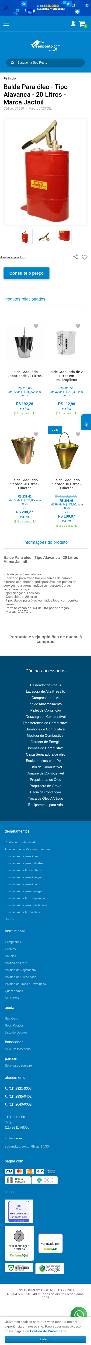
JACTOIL (45, 108)
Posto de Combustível (20, 842)
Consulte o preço (26, 273)
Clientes (10, 949)
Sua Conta (12, 1018)
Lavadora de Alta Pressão (45, 691)
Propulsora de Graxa (45, 786)
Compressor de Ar (46, 698)
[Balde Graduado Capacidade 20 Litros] (24, 367)
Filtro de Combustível (45, 767)
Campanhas (13, 942)
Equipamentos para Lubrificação (26, 905)
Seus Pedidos (14, 1025)
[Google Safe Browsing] (49, 1268)
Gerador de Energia (45, 742)
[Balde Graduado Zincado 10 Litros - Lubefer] (66, 477)
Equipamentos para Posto (45, 761)
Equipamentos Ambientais (22, 912)
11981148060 (15, 1117)
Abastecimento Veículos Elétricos (27, 849)
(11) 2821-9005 (20, 1088)
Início (12, 78)
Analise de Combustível (46, 773)
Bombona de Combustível (45, 729)
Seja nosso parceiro (18, 1065)
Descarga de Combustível (46, 717)
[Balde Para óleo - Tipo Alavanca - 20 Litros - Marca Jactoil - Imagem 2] (44, 236)
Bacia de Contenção (45, 792)
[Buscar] (12, 63)
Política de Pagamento (20, 970)
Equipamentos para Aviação (23, 877)
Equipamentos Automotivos (23, 870)
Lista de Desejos (16, 1032)
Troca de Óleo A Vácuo (45, 798)
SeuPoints (12, 998)
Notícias (10, 956)
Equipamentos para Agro (21, 856)
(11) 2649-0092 (20, 1104)
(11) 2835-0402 (20, 1096)
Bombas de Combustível (45, 748)
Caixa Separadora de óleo (45, 754)
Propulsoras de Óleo (45, 779)
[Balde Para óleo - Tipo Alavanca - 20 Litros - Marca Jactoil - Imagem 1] (24, 236)
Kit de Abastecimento (45, 704)
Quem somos (14, 991)
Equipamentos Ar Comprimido (25, 898)
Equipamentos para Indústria (24, 863)
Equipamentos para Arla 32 (23, 884)
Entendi (45, 1339)
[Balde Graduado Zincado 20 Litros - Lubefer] (24, 475)
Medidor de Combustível (45, 735)
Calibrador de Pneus (45, 685)
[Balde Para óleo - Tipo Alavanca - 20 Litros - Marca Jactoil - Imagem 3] (64, 236)
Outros (9, 919)
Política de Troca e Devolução (25, 984)
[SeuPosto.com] (45, 46)
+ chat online (13, 1138)
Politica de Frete (16, 963)
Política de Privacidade (20, 977)
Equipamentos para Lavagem (24, 891)
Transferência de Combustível (45, 723)
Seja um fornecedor (18, 1049)
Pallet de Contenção (45, 710)
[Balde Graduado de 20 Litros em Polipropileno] (66, 367)
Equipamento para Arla (45, 805)
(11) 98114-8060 (17, 1127)
